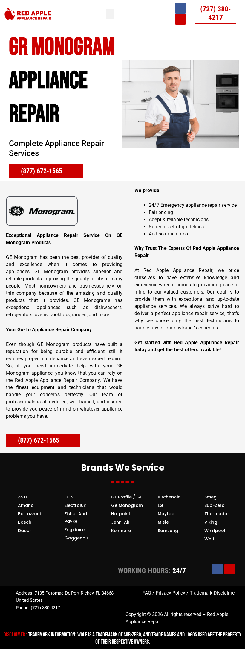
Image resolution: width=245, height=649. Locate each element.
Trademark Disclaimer (212, 593)
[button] (110, 14)
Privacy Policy (170, 593)
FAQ (147, 593)
